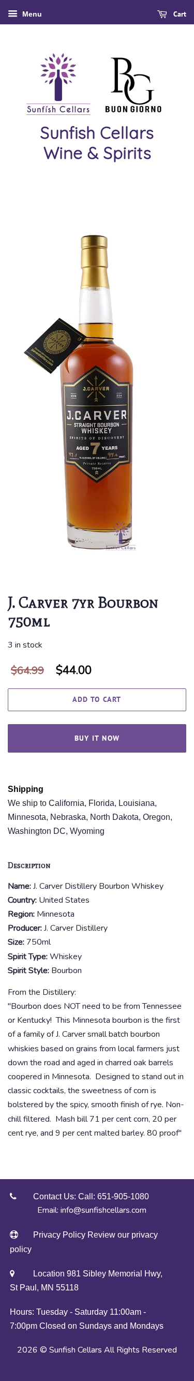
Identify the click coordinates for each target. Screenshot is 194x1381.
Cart (178, 14)
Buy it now (97, 738)
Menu (31, 14)
